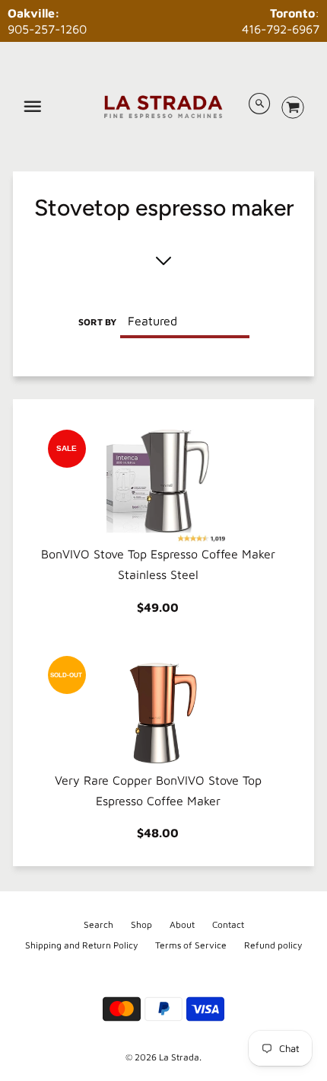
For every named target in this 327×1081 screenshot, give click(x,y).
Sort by (97, 322)
